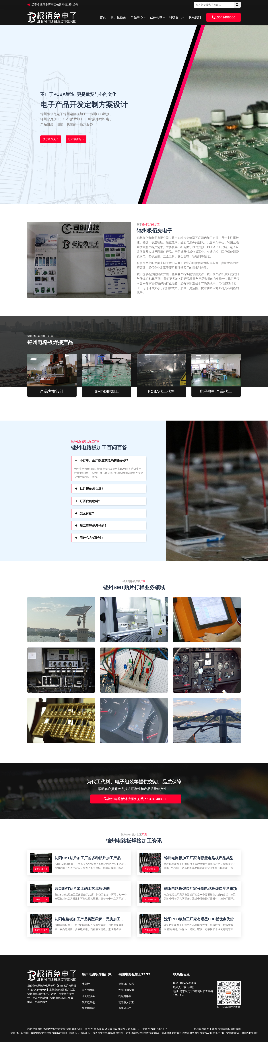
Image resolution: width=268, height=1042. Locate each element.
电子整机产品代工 (216, 391)
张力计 (86, 983)
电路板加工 (125, 1008)
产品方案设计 (52, 391)
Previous (8, 111)
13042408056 (225, 17)
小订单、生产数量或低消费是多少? (104, 460)
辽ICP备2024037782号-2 (152, 1029)
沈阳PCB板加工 (127, 990)
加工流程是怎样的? (93, 525)
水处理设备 (88, 996)
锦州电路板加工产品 (55, 137)
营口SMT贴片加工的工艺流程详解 (82, 889)
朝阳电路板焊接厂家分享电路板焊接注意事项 (200, 889)
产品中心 (137, 17)
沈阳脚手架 (88, 1008)
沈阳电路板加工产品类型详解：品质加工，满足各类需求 (91, 919)
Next (260, 111)
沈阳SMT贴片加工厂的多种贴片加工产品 (88, 858)
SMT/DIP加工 (107, 391)
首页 (103, 17)
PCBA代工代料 (161, 391)
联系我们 (195, 17)
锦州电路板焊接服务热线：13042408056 (137, 799)
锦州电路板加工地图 (205, 1029)
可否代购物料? (90, 501)
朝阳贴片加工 (126, 1002)
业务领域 (156, 17)
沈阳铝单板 (88, 1002)
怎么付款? (87, 513)
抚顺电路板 (125, 996)
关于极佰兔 (118, 17)
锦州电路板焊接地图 (229, 1029)
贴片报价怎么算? (91, 488)
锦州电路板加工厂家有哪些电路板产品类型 (198, 858)
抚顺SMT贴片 (126, 983)
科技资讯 (175, 17)
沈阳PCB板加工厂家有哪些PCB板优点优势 (199, 919)
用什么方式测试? (91, 538)
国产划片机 (88, 990)
